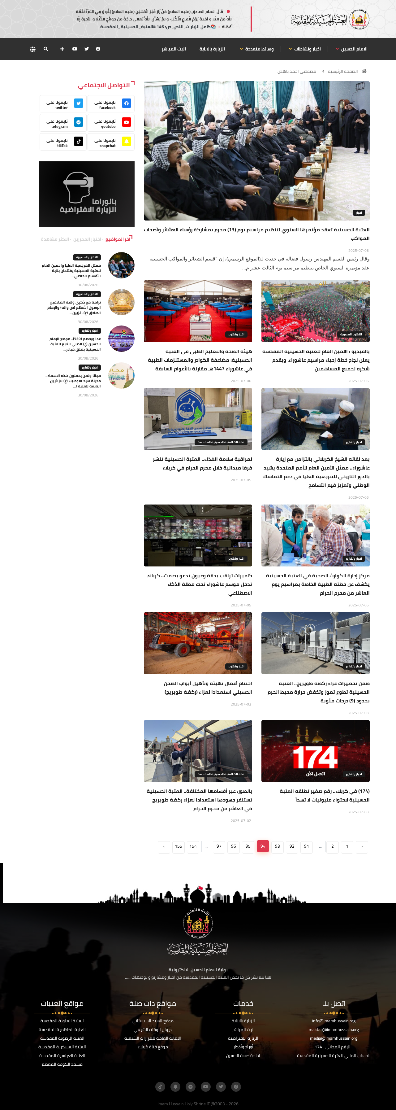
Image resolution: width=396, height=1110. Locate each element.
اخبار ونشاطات (307, 49)
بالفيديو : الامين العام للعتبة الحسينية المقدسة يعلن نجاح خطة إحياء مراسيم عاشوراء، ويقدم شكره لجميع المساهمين (316, 360)
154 (193, 846)
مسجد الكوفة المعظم (62, 1064)
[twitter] (86, 49)
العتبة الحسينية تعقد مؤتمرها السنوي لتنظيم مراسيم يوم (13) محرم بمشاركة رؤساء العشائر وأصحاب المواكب (257, 234)
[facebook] (98, 49)
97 (219, 846)
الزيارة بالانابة (212, 49)
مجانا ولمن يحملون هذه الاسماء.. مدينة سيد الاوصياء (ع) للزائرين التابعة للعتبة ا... (73, 381)
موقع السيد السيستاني (153, 1021)
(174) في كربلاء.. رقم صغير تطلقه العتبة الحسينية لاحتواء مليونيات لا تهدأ (325, 795)
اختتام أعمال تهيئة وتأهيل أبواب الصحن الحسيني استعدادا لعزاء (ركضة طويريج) (208, 688)
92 (292, 846)
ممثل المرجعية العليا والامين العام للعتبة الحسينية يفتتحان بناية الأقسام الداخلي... (71, 270)
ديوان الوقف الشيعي (153, 1029)
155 (178, 846)
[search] (46, 49)
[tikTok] (160, 1087)
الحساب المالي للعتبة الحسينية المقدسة (334, 1055)
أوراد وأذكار (243, 1047)
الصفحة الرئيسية (343, 71)
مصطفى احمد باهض (297, 71)
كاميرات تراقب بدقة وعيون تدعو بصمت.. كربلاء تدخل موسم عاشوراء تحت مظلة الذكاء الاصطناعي (199, 584)
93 (277, 846)
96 (233, 846)
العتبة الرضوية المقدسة (62, 1038)
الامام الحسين (354, 49)
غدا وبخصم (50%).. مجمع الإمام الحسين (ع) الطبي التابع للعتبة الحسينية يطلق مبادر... (75, 344)
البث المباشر (174, 49)
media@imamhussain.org (333, 1038)
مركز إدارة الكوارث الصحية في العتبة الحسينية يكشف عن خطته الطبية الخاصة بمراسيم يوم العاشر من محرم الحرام (318, 584)
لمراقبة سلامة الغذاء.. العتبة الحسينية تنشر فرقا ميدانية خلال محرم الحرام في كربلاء (202, 463)
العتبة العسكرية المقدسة (62, 1047)
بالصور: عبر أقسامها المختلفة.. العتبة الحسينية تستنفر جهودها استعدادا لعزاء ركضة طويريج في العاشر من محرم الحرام (199, 799)
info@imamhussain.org (333, 1021)
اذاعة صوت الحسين (243, 1055)
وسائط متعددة (259, 49)
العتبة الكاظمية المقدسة (62, 1029)
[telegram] (191, 1087)
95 (248, 846)
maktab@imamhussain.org (334, 1029)
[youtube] (74, 49)
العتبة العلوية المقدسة (62, 1021)
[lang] (32, 49)
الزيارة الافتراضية (243, 1038)
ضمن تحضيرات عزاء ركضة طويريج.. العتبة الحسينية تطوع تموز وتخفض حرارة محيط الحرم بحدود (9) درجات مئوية (319, 692)
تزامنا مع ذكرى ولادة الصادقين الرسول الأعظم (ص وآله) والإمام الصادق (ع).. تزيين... (74, 307)
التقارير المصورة (351, 334)
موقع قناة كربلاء (153, 1047)
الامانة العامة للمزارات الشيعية (152, 1038)
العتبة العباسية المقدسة (62, 1055)
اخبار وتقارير (236, 334)
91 (306, 846)
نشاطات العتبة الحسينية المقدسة (221, 442)
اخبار (359, 213)
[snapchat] (175, 1087)
